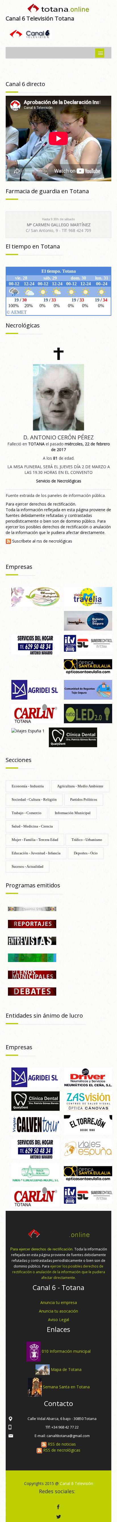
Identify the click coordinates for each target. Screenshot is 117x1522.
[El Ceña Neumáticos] (88, 1076)
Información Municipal (73, 813)
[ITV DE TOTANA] (88, 642)
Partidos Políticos (83, 799)
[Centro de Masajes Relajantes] (35, 596)
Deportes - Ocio (86, 853)
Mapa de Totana (66, 1369)
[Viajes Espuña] (88, 1148)
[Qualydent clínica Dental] (73, 737)
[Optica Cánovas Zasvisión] (88, 1100)
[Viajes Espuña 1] (28, 730)
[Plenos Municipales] (32, 974)
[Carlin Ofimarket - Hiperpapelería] (35, 713)
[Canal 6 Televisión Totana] (58, 9)
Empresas (19, 567)
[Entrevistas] (32, 940)
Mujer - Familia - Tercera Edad (35, 840)
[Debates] (32, 991)
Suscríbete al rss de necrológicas (41, 541)
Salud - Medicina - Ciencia (32, 826)
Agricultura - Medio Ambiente (80, 786)
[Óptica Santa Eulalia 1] (88, 665)
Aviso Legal (58, 1319)
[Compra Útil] (32, 908)
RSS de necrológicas (61, 1450)
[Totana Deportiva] (32, 957)
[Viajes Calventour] (35, 1124)
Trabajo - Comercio (26, 813)
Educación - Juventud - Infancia (36, 853)
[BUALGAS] (88, 620)
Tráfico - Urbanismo (87, 840)
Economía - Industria (28, 786)
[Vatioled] (88, 713)
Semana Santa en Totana (66, 1386)
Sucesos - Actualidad (27, 866)
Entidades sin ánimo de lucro (44, 1015)
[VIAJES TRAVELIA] (88, 596)
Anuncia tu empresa (58, 1302)
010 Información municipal (66, 1351)
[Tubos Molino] (35, 1172)
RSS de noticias (61, 1444)
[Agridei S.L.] (35, 689)
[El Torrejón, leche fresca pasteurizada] (88, 1124)
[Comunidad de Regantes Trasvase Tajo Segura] (88, 689)
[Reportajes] (32, 923)
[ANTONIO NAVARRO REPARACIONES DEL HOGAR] (35, 644)
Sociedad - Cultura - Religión (34, 799)
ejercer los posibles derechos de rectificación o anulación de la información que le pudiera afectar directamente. (58, 1272)
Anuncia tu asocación (58, 1311)
